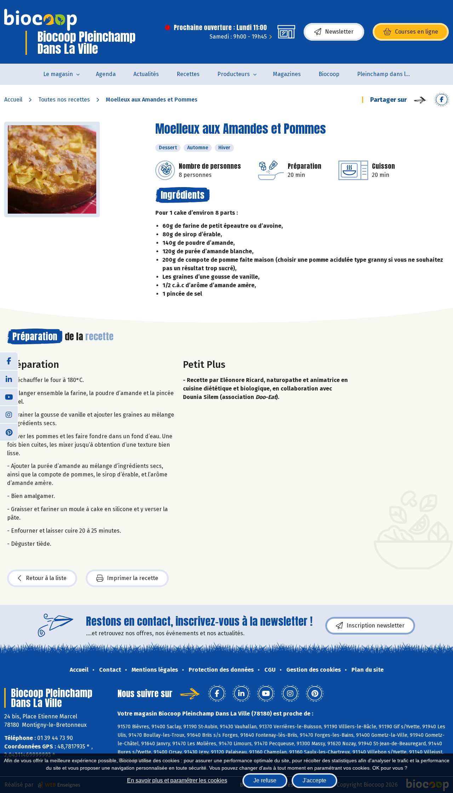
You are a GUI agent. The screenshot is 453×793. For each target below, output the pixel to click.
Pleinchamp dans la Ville (388, 74)
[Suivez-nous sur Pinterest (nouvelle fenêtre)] (9, 432)
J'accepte (314, 780)
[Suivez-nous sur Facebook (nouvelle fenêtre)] (9, 361)
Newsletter (339, 31)
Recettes (188, 74)
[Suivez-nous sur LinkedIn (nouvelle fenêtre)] (9, 379)
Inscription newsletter (375, 625)
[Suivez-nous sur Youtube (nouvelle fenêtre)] (9, 396)
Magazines (287, 74)
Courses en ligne (416, 31)
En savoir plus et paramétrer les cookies (177, 780)
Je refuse (264, 780)
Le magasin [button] (58, 74)
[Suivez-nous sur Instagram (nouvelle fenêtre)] (9, 414)
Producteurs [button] (233, 74)
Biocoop (329, 74)
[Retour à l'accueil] (40, 20)
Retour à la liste (46, 578)
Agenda (106, 74)
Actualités (146, 74)
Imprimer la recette (132, 578)
